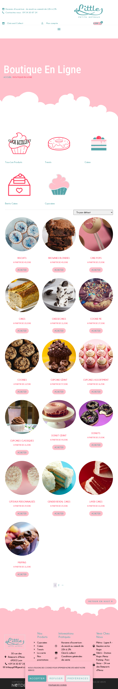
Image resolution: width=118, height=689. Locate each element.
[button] (59, 29)
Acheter (22, 270)
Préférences (77, 679)
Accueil (7, 77)
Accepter (37, 679)
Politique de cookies (57, 685)
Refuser (56, 679)
